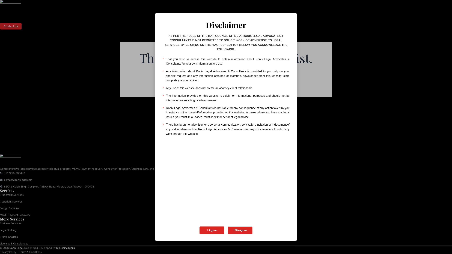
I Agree (212, 230)
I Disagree (240, 230)
